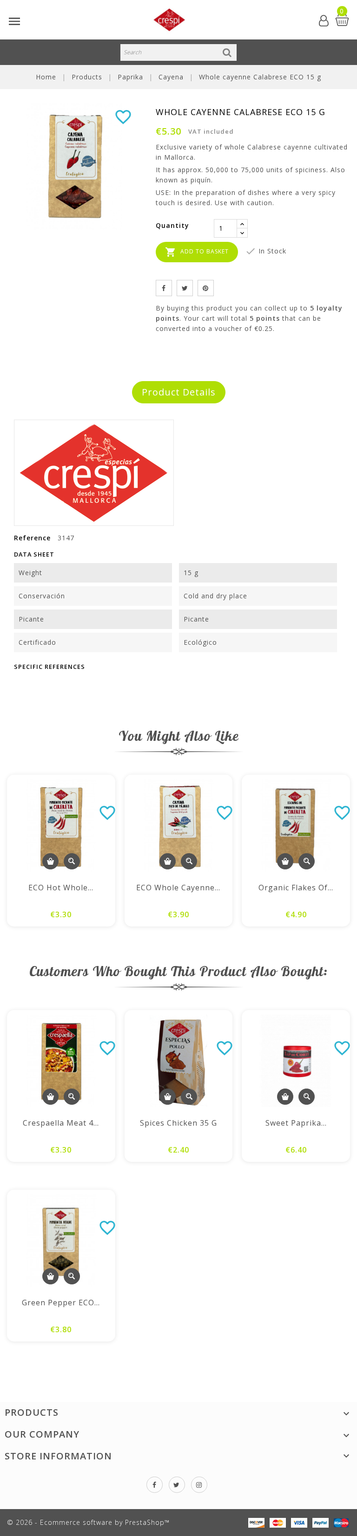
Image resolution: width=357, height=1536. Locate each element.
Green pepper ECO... (61, 1302)
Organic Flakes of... (295, 887)
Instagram (199, 1485)
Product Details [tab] (179, 392)
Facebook (154, 1485)
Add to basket (197, 252)
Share (164, 288)
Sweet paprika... (296, 1123)
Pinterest (206, 288)
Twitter (177, 1485)
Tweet (185, 288)
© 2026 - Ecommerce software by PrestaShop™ (88, 1522)
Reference (32, 537)
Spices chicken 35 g (178, 1123)
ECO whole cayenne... (178, 887)
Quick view (72, 861)
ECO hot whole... (60, 887)
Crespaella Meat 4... (61, 1123)
